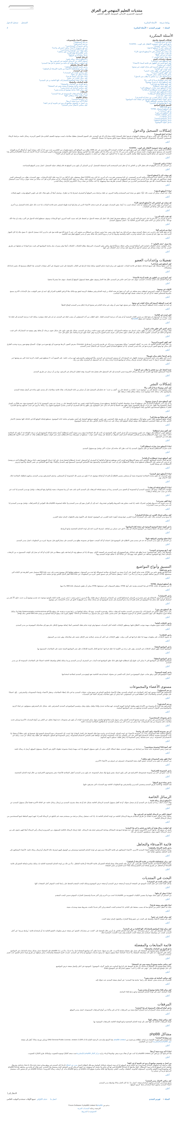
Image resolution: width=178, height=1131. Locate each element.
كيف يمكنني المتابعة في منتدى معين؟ (73, 88)
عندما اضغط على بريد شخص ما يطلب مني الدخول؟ (152, 76)
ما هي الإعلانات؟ (165, 116)
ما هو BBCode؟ (165, 107)
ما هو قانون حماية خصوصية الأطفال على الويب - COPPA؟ (150, 44)
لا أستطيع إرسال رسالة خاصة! (76, 59)
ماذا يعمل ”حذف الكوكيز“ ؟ (161, 57)
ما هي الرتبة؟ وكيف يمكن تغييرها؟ (159, 74)
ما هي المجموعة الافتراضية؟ (77, 53)
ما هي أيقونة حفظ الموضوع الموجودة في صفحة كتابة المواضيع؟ (148, 99)
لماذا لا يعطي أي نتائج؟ (79, 74)
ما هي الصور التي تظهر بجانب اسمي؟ (157, 71)
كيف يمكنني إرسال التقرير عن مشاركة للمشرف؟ (153, 97)
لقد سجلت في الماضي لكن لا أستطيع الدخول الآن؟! (152, 52)
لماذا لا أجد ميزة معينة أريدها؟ (76, 101)
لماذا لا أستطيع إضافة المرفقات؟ (159, 94)
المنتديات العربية (84, 1108)
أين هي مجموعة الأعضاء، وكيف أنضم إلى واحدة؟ (69, 48)
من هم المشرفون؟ (80, 44)
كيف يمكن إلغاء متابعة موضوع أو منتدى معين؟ (70, 90)
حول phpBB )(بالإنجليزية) (162, 1042)
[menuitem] (151, 22)
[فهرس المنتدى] (157, 11)
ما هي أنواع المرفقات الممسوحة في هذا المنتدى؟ (69, 94)
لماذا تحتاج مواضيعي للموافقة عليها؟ (158, 101)
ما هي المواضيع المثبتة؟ (163, 118)
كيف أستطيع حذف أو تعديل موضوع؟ (158, 82)
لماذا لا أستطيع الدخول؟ (162, 50)
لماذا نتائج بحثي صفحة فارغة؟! (76, 76)
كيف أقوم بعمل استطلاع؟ (162, 86)
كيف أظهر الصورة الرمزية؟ (161, 73)
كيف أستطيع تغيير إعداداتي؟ (161, 61)
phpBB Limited (120, 1040)
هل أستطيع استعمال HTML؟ (161, 109)
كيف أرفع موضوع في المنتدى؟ (160, 103)
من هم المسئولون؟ (80, 42)
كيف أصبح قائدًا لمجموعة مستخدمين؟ (73, 50)
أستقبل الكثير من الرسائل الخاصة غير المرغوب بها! (68, 61)
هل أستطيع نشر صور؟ (163, 113)
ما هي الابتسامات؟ (164, 111)
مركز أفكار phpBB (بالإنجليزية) (87, 1053)
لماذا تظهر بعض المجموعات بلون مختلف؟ (72, 52)
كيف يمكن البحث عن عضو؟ (77, 78)
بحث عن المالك (71, 1065)
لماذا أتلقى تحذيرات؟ (163, 95)
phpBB (135, 319)
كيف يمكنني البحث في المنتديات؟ (75, 73)
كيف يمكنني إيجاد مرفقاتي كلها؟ (75, 95)
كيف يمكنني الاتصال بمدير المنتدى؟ (74, 105)
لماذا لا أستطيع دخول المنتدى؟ (160, 92)
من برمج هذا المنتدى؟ (79, 99)
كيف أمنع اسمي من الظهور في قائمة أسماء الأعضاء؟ (152, 63)
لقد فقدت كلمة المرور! (163, 53)
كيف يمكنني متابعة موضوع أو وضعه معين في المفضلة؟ (67, 86)
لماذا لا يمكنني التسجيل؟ (162, 46)
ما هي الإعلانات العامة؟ (163, 115)
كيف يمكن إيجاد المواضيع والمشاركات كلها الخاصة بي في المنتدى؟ (63, 80)
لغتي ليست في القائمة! (163, 69)
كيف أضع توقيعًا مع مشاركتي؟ (160, 84)
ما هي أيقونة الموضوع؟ (163, 122)
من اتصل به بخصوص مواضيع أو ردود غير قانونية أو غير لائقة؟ (65, 103)
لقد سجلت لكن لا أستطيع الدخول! (159, 48)
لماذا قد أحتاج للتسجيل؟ (162, 42)
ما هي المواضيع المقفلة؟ (162, 120)
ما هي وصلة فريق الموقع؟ (78, 55)
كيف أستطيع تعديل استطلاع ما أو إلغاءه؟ (156, 90)
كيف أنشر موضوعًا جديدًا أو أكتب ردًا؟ (157, 80)
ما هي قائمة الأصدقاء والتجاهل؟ (76, 67)
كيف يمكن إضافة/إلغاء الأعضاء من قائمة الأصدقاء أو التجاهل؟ (65, 69)
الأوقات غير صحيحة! (164, 65)
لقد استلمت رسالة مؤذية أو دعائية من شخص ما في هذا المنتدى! (64, 63)
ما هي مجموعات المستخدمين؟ (76, 46)
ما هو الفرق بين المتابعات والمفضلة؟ (74, 84)
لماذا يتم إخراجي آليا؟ (163, 55)
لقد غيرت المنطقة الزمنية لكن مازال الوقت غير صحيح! (151, 67)
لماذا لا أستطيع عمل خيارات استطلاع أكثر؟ (155, 88)
